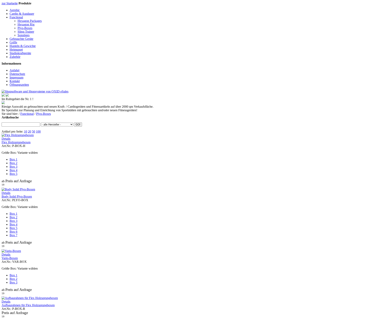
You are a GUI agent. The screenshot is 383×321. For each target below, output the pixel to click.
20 (29, 131)
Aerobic (15, 10)
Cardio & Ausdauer (22, 13)
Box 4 (13, 170)
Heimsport (16, 49)
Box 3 (13, 166)
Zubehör (15, 56)
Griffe (13, 42)
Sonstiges (24, 35)
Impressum (16, 77)
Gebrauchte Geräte (21, 38)
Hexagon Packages (30, 21)
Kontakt (15, 81)
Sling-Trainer (26, 31)
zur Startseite (10, 3)
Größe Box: (9, 152)
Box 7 (13, 235)
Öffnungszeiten (19, 84)
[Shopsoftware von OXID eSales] (35, 91)
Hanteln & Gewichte (23, 46)
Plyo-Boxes (25, 28)
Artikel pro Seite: (12, 131)
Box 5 (13, 173)
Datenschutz (17, 74)
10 (25, 131)
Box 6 (13, 231)
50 (33, 131)
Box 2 (13, 163)
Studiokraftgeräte (20, 53)
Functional (16, 17)
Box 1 (13, 159)
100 (38, 131)
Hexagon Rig (26, 24)
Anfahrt (14, 70)
